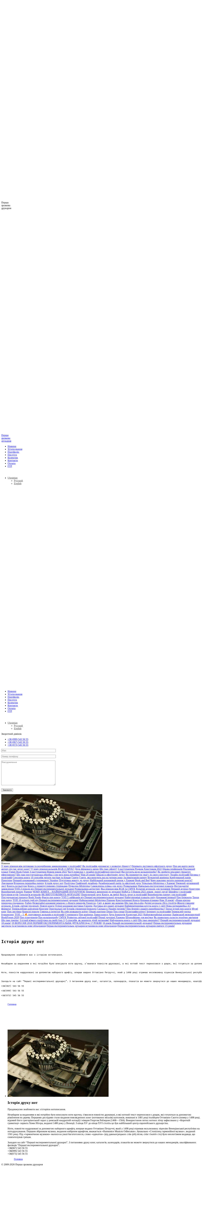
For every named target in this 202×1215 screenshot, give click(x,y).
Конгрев (43, 908)
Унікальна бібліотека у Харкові (158, 883)
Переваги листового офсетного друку (151, 866)
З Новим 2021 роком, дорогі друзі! (149, 891)
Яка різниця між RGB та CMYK (118, 889)
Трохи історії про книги (178, 908)
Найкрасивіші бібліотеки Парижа (97, 900)
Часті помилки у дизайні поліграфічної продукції (94, 871)
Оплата (11, 463)
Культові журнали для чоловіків (153, 889)
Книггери (194, 889)
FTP (10, 466)
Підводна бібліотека (79, 886)
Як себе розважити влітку (75, 911)
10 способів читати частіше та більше (51, 877)
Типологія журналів (30, 894)
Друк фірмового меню (87, 869)
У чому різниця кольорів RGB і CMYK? (52, 869)
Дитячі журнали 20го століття (160, 903)
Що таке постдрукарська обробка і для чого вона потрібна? (48, 874)
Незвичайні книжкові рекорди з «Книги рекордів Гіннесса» (64, 903)
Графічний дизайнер (87, 883)
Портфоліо (13, 452)
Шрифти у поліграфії (180, 891)
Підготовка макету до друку (74, 880)
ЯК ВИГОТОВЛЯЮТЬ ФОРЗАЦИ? (60, 894)
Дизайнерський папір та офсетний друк (119, 883)
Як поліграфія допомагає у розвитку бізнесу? (106, 866)
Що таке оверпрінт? (149, 920)
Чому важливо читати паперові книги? (171, 880)
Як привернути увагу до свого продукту (147, 874)
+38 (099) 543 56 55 (18, 739)
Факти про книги (51, 897)
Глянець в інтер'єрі (50, 911)
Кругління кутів (9, 894)
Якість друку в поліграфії (133, 894)
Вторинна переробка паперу (29, 883)
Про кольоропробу (48, 917)
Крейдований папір (180, 877)
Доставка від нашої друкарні (108, 906)
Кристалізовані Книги (128, 900)
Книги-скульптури (17, 886)
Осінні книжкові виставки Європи (73, 906)
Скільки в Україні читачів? (111, 908)
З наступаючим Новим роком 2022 (48, 871)
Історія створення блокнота (81, 908)
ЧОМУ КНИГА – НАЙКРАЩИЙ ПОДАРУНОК (59, 891)
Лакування (7, 883)
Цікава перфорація (172, 869)
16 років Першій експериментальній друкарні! (128, 923)
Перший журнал (180, 889)
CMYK (62, 917)
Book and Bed (142, 880)
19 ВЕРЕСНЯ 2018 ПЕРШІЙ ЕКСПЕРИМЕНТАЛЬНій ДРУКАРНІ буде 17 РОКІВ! (57, 923)
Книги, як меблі (110, 894)
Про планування (29, 917)
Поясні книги (47, 906)
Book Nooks (34, 897)
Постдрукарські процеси (14, 897)
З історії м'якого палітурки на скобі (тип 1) (42, 920)
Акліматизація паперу (135, 877)
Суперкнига (71, 914)
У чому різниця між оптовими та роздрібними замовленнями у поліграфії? (41, 866)
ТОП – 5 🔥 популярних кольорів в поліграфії (39, 914)
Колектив (13, 457)
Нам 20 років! (88, 874)
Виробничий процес (12, 891)
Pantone (28, 891)
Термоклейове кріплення (25, 908)
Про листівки (14, 911)
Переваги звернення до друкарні (103, 891)
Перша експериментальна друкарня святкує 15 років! (146, 926)
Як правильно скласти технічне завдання (176, 917)
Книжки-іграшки (149, 900)
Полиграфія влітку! (135, 911)
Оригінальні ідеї (57, 908)
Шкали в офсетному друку (110, 874)
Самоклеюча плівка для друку (107, 886)
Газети (75, 877)
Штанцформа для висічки (139, 917)
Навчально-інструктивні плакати (155, 886)
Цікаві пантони (97, 911)
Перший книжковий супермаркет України (35, 880)
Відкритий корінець (158, 877)
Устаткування (15, 449)
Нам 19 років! (166, 900)
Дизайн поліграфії (180, 874)
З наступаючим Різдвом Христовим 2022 (140, 869)
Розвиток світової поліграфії (82, 917)
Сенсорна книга (21, 877)
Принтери (6, 880)
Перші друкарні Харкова (111, 917)
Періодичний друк (91, 894)
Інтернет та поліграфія (159, 911)
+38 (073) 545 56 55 (18, 745)
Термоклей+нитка (181, 911)
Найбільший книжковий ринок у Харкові (112, 880)
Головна (12, 1004)
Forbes (28, 903)
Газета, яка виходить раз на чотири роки (101, 877)
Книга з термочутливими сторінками (48, 886)
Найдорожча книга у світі (123, 920)
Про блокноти (184, 897)
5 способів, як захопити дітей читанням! (87, 920)
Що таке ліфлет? (108, 869)
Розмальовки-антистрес (87, 889)
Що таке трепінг (10, 920)
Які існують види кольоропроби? (139, 871)
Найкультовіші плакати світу (140, 897)
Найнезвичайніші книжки (157, 914)
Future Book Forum (19, 871)
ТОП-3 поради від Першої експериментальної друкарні (44, 889)
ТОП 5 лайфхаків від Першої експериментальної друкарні (92, 897)
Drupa (109, 911)
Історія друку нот (54, 883)
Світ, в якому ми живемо (110, 903)
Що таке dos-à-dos (134, 903)
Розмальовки (130, 886)
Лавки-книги (101, 914)
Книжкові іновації (166, 897)
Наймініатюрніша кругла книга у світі (145, 906)
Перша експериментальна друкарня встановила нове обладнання (81, 926)
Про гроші (119, 911)
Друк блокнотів (117, 914)
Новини (12, 446)
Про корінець (86, 914)
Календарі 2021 (134, 914)
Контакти (13, 460)
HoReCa (126, 891)
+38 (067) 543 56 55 (18, 742)
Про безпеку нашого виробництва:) (145, 908)
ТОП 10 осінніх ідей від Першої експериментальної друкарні (45, 900)
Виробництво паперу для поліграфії (167, 894)
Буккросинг (7, 914)
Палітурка (69, 883)
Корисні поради (30, 911)
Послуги (12, 454)
